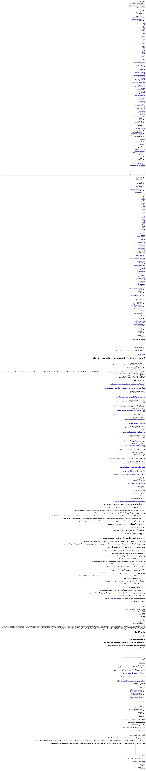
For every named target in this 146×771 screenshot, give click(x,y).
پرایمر (140, 121)
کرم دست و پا (141, 112)
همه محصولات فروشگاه (136, 690)
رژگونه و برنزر (138, 122)
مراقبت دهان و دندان (140, 151)
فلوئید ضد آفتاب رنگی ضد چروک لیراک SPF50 (131, 449)
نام (144, 658)
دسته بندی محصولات (140, 7)
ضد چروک (142, 69)
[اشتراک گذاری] (141, 768)
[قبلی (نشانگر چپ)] (144, 343)
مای (144, 50)
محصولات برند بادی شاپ (136, 695)
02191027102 (135, 724)
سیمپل (143, 43)
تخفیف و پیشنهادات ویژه (136, 691)
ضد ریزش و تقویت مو (139, 95)
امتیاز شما (142, 647)
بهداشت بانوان (141, 154)
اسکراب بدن (142, 111)
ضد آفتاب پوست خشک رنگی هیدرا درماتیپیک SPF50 (129, 474)
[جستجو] (130, 174)
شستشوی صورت (141, 65)
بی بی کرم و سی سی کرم (135, 116)
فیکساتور (140, 125)
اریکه (144, 26)
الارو (144, 29)
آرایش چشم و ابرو (140, 127)
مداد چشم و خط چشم (136, 133)
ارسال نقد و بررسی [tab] (120, 501)
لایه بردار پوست (141, 70)
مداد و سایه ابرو (138, 136)
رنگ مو (143, 96)
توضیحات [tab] (135, 501)
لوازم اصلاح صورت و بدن (139, 152)
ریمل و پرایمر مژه (137, 132)
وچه (144, 60)
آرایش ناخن (142, 144)
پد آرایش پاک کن (141, 85)
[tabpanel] (73, 253)
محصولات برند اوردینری (136, 693)
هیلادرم (140, 156)
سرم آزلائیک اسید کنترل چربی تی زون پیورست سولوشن (128, 406)
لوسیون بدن (142, 101)
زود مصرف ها (141, 163)
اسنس (143, 34)
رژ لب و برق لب (138, 141)
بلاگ (141, 158)
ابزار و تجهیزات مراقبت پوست (137, 86)
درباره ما (140, 159)
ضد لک (143, 66)
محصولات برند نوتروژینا (136, 698)
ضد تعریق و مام (141, 102)
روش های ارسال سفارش (135, 709)
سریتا (144, 40)
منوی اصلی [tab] (139, 179)
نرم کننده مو (142, 90)
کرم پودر (140, 119)
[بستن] (137, 335)
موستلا (143, 53)
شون (144, 44)
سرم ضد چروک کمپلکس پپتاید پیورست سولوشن (130, 397)
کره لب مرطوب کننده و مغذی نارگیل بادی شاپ (131, 681)
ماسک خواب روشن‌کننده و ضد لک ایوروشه (132, 467)
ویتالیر (143, 33)
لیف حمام (142, 109)
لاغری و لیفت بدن (140, 106)
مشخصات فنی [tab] (129, 501)
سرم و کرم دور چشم (140, 72)
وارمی (143, 59)
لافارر (144, 24)
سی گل (143, 41)
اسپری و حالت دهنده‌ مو (139, 93)
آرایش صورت (142, 114)
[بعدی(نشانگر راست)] (143, 343)
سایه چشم (139, 130)
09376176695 (126, 727)
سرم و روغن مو (141, 89)
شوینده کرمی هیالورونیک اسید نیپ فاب (133, 423)
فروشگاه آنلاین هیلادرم (115, 598)
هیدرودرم (143, 57)
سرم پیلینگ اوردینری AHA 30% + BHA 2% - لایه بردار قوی (127, 458)
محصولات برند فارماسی (136, 697)
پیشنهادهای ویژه (134, 163)
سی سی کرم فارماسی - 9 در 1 (136, 483)
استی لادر (143, 31)
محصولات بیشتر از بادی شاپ (134, 673)
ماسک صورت (142, 73)
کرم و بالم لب (141, 76)
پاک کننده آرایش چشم (139, 79)
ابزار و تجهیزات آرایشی (139, 149)
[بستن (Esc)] (140, 768)
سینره (143, 37)
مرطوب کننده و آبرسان (139, 62)
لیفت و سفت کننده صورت (138, 82)
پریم (144, 39)
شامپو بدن (142, 103)
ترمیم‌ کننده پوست (140, 83)
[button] (144, 762)
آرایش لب (142, 139)
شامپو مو (143, 88)
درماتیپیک (143, 36)
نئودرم (143, 54)
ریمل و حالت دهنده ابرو (136, 134)
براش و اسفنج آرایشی (136, 123)
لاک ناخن (140, 147)
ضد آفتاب (143, 63)
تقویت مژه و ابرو (141, 99)
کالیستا (143, 46)
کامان (143, 47)
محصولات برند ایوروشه (136, 694)
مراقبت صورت (138, 347)
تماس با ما (139, 160)
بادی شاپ (136, 374)
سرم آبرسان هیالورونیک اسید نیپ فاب (133, 441)
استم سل (143, 30)
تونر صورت (142, 78)
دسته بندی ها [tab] (139, 177)
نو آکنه (143, 56)
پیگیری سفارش (138, 707)
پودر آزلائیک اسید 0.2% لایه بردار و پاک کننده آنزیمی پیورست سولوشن (124, 388)
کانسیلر (140, 118)
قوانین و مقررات (138, 710)
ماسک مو (143, 92)
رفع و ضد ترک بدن (140, 108)
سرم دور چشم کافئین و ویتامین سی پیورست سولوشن (129, 414)
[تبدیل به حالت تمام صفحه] (143, 768)
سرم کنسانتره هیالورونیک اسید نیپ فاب (133, 432)
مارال (144, 49)
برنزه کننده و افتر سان (139, 105)
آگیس (144, 23)
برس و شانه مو (141, 98)
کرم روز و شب (141, 80)
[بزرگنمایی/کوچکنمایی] (144, 768)
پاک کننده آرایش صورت (139, 75)
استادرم (143, 27)
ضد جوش (143, 67)
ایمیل (143, 659)
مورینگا (143, 52)
